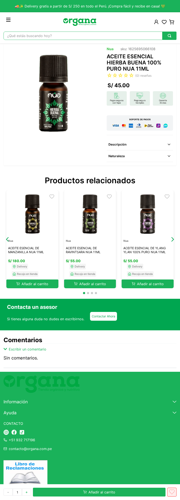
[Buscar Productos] (169, 35)
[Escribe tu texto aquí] (6, 433)
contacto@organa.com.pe (30, 449)
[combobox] (90, 36)
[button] (7, 239)
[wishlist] (164, 22)
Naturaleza (116, 156)
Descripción (117, 144)
